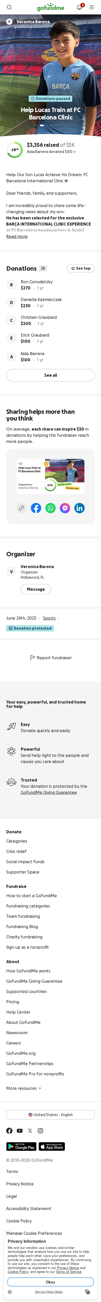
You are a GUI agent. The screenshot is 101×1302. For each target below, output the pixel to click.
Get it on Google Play (21, 1146)
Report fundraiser (54, 657)
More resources (21, 1088)
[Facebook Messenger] (65, 508)
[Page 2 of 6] (47, 125)
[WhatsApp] (50, 508)
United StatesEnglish (53, 1115)
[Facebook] (36, 508)
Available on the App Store (52, 1146)
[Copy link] (21, 508)
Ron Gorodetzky (37, 281)
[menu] (91, 7)
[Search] (9, 7)
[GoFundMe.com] (50, 7)
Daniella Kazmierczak (41, 299)
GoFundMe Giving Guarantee (49, 792)
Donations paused (53, 99)
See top (83, 268)
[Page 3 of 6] (50, 125)
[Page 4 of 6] (54, 125)
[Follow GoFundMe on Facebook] (9, 1131)
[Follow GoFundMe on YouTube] (20, 1131)
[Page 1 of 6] (42, 125)
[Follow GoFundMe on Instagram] (40, 1131)
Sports (49, 618)
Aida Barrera (32, 353)
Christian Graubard (39, 317)
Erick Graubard (35, 335)
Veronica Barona (37, 566)
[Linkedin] (79, 508)
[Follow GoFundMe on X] (30, 1131)
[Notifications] (79, 7)
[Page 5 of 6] (58, 125)
